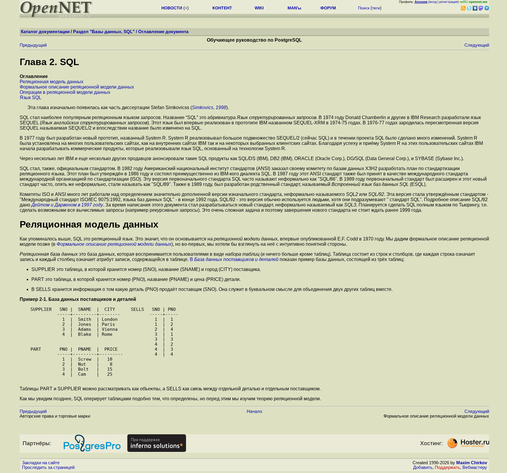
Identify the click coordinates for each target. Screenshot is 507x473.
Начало (254, 411)
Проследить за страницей (48, 467)
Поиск (363, 8)
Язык (30, 97)
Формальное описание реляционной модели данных (77, 86)
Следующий (476, 45)
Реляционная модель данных (51, 81)
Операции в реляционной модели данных (65, 92)
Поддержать (447, 467)
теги (376, 8)
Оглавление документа (163, 31)
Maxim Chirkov (471, 462)
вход (433, 2)
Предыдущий (33, 45)
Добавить (422, 467)
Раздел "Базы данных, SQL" (104, 31)
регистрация (448, 2)
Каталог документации (45, 31)
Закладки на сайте (41, 462)
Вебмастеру (474, 467)
